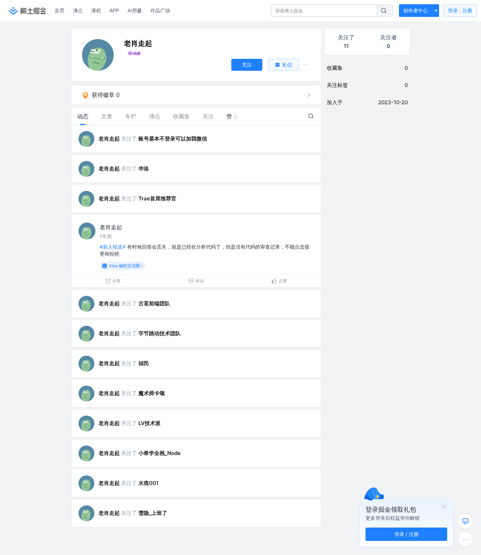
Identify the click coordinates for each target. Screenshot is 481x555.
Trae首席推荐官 (157, 198)
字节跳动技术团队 (159, 333)
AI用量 (134, 10)
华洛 (143, 168)
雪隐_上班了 (152, 513)
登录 (460, 10)
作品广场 (160, 10)
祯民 (143, 363)
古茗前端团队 (154, 303)
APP (114, 10)
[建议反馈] (465, 521)
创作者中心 (415, 10)
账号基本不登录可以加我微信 (172, 138)
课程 (96, 10)
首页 (59, 10)
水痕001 (148, 483)
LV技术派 (149, 423)
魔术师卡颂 (151, 393)
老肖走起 (109, 138)
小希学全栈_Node (159, 453)
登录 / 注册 (406, 534)
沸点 (78, 10)
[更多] (465, 539)
